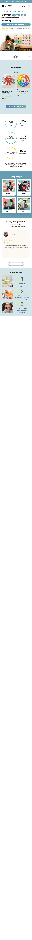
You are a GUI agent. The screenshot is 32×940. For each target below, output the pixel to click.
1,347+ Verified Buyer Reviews (16, 227)
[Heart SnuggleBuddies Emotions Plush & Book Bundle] (8, 81)
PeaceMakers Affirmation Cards (22, 90)
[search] (22, 6)
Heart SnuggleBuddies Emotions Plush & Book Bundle (7, 92)
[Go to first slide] (17, 72)
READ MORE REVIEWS (16, 264)
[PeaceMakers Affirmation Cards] (23, 81)
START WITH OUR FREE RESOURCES (16, 24)
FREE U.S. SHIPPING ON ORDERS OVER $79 (16, 1)
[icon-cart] (25, 6)
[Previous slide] (15, 72)
